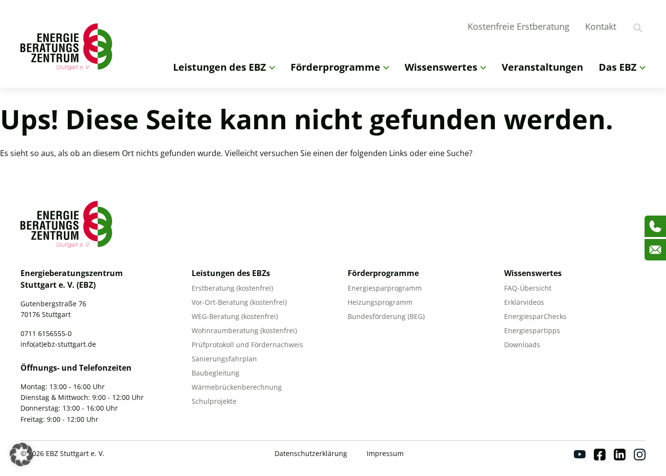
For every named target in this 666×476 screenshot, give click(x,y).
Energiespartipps (532, 330)
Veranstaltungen (542, 67)
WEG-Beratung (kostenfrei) (235, 316)
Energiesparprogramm (385, 288)
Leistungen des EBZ (219, 67)
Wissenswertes (441, 67)
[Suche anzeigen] (638, 28)
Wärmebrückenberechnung (237, 387)
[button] (21, 454)
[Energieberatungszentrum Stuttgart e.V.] (69, 46)
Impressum (385, 453)
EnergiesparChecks (535, 316)
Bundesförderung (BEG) (386, 316)
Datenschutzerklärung (310, 453)
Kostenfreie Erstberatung (518, 26)
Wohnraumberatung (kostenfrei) (244, 330)
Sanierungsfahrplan (224, 358)
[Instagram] (640, 454)
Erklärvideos (524, 302)
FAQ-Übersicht (527, 288)
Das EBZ (618, 67)
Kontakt (600, 26)
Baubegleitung (215, 372)
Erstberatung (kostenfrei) (232, 288)
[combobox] (651, 26)
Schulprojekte (214, 401)
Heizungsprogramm (380, 302)
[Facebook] (600, 454)
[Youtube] (580, 454)
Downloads (522, 344)
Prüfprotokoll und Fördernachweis (247, 344)
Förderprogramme (335, 67)
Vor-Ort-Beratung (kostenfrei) (239, 302)
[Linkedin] (620, 454)
